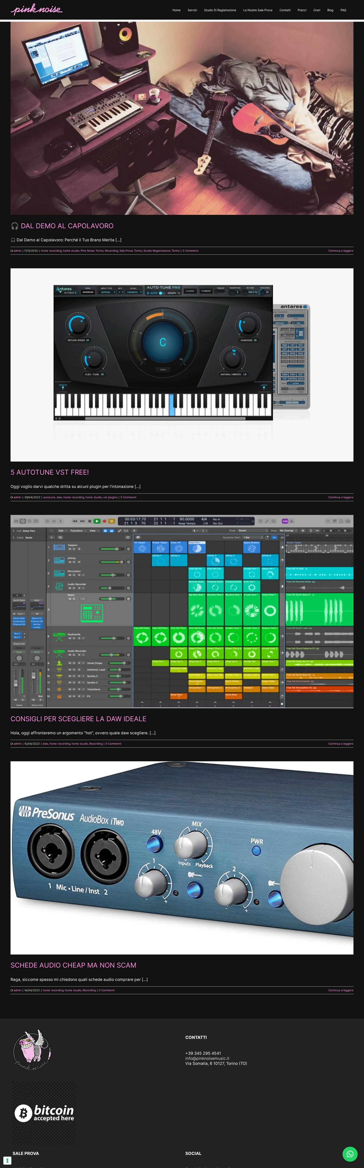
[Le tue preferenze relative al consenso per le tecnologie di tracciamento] (7, 1161)
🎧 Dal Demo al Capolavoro (62, 226)
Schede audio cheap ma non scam (73, 965)
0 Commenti (190, 250)
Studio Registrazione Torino (161, 250)
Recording (111, 250)
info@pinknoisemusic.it (207, 1058)
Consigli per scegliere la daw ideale (78, 719)
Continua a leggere (340, 250)
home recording (51, 250)
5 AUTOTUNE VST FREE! (50, 472)
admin (17, 250)
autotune (49, 497)
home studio (71, 250)
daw (59, 497)
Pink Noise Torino (92, 250)
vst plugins (110, 497)
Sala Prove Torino (130, 250)
